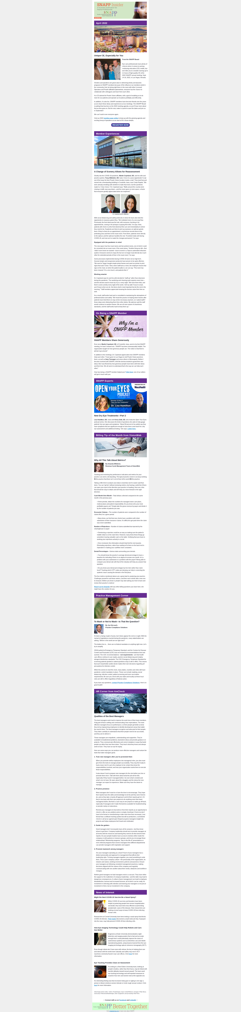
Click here (129, 372)
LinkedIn (133, 1000)
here (130, 954)
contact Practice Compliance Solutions (126, 682)
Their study (112, 919)
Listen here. (132, 429)
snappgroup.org (114, 1011)
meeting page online (111, 118)
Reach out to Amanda (102, 587)
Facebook (122, 1000)
